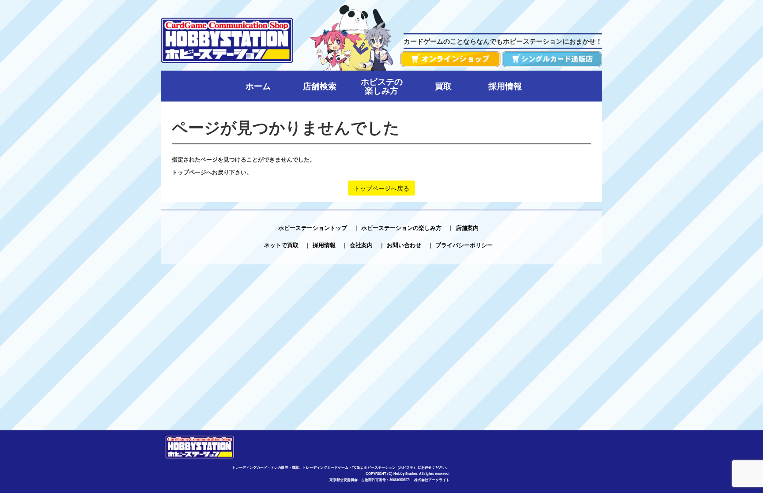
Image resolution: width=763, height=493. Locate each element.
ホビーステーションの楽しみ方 (401, 227)
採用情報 (324, 245)
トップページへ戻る (381, 188)
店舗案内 (467, 227)
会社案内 (361, 245)
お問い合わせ (404, 245)
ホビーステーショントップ (312, 227)
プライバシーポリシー (464, 245)
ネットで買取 (281, 245)
